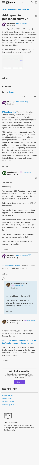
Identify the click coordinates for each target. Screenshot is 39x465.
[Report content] (35, 16)
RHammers (11, 24)
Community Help (8, 405)
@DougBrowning (9, 112)
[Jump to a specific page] (35, 96)
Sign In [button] (19, 382)
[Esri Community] (10, 2)
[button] (12, 62)
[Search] (32, 2)
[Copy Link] (32, 29)
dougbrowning (13, 172)
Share (5, 78)
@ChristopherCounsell (11, 266)
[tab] (6, 86)
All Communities (7, 396)
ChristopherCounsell (19, 284)
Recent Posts (6, 399)
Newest (11, 92)
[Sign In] (36, 2)
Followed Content (8, 402)
